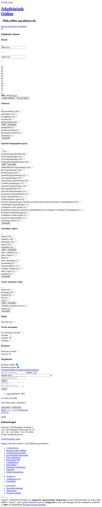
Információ (22, 26)
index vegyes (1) (8, 271)
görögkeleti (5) (7, 127)
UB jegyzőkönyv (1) (10, 266)
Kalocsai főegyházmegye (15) (14, 191)
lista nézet (17, 407)
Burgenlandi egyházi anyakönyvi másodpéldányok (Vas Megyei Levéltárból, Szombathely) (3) (41, 210)
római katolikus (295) (10, 111)
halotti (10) (6, 290)
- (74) (3, 151)
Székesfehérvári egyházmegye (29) (16, 167)
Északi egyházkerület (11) (12, 196)
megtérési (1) (6, 274)
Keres (29, 373)
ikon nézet (6, 407)
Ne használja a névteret (11, 332)
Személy (5, 335)
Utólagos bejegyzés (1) (11, 268)
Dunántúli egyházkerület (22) (13, 175)
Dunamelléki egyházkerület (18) (15, 181)
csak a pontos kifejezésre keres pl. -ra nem (35, 502)
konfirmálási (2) (8, 263)
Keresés (4, 26)
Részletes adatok (8, 365)
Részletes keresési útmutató (34, 505)
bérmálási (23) (7, 247)
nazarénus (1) (7, 135)
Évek (15, 95)
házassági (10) (7, 292)
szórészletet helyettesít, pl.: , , (33, 500)
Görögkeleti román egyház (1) (14, 215)
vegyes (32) (6, 244)
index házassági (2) (9, 260)
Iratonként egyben (9, 367)
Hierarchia (12, 26)
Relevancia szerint (9, 351)
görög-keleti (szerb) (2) (11, 133)
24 (14, 410)
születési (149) (7, 239)
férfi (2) (4, 298)
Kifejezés (35, 370)
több (3, 125)
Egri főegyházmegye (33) (12, 159)
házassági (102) (8, 242)
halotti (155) (6, 236)
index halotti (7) (8, 255)
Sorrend (4, 354)
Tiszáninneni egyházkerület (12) (14, 194)
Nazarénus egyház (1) (10, 220)
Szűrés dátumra (8, 98)
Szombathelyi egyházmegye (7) (14, 204)
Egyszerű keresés (8, 370)
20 (5, 412)
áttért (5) (5, 258)
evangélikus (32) (8, 117)
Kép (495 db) (7, 322)
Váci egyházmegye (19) (11, 178)
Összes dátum (22, 98)
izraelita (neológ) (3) (10, 130)
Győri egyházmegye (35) (12, 156)
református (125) (8, 114)
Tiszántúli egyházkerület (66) (13, 154)
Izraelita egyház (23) (10, 173)
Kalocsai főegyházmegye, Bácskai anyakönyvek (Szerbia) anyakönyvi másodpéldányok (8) (39, 202)
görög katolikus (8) (9, 122)
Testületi (5, 338)
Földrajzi (5, 340)
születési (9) (6, 295)
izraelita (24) (6, 119)
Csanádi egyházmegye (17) (12, 183)
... (12, 410)
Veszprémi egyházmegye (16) (13, 186)
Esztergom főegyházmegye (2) (14, 212)
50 (7, 412)
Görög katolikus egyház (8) (13, 199)
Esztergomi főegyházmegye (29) (15, 162)
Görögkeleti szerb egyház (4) (13, 207)
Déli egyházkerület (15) (11, 188)
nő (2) (4, 300)
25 (17, 410)
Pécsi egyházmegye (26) (11, 170)
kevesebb (12, 125)
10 (2, 412)
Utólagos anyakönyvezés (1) (13, 306)
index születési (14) (9, 252)
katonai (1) (6, 308)
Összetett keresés (23, 370)
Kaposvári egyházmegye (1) (13, 218)
